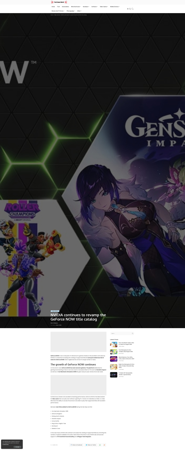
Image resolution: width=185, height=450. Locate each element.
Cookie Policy (6, 444)
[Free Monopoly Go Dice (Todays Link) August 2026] (113, 351)
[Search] (132, 8)
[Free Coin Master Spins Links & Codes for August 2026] (113, 344)
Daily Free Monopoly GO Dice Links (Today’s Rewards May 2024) (126, 366)
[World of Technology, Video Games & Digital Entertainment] (59, 2)
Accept (17, 446)
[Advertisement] (78, 342)
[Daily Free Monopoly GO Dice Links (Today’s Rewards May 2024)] (113, 367)
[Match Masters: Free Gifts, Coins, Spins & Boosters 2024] (113, 359)
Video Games (55, 311)
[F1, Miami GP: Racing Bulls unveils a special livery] (113, 374)
